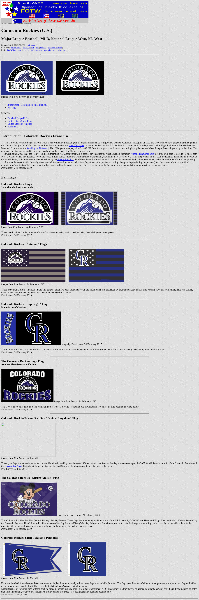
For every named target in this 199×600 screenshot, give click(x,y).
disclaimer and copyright (40, 50)
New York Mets (76, 145)
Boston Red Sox (65, 159)
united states (16, 48)
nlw (37, 48)
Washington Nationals (38, 148)
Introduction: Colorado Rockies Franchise (28, 104)
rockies (43, 48)
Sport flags (12, 126)
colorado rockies (55, 48)
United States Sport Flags (19, 121)
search (26, 50)
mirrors (63, 50)
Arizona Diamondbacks (142, 153)
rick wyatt (31, 45)
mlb (32, 48)
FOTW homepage (14, 50)
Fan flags (11, 107)
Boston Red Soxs (13, 466)
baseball (26, 48)
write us (55, 50)
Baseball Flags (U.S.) (17, 118)
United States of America (19, 123)
